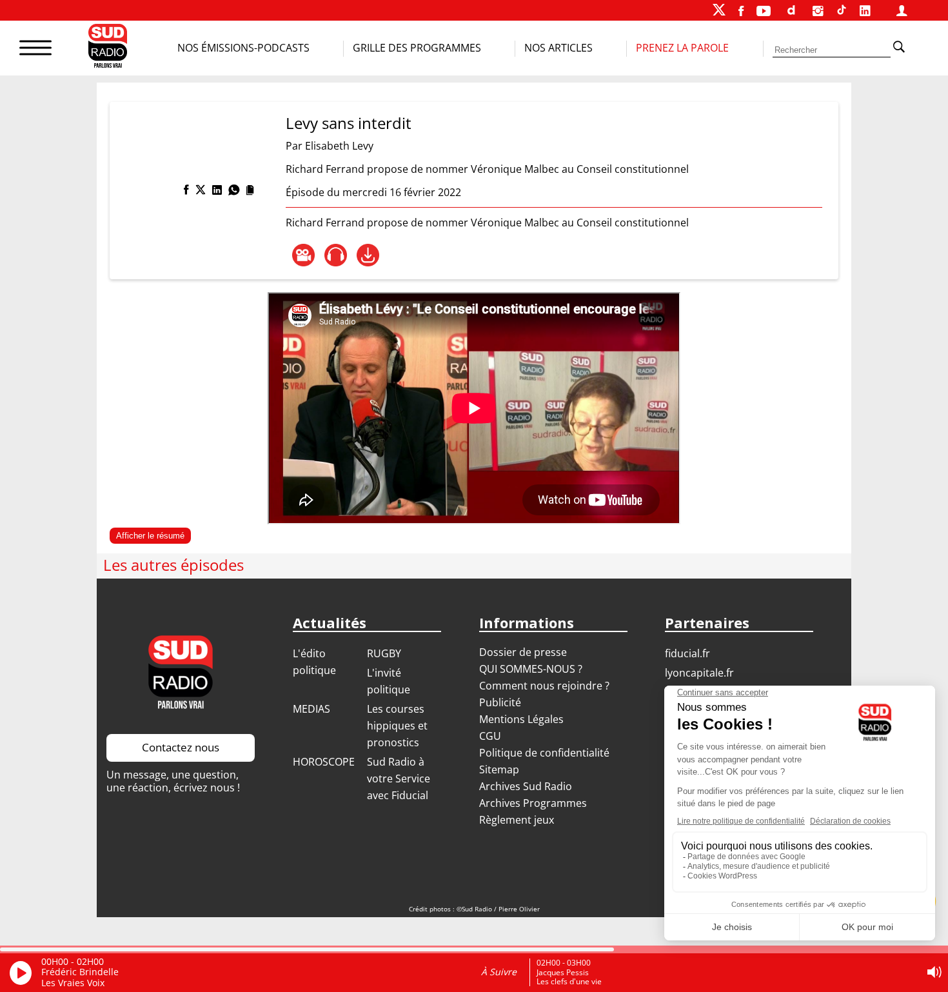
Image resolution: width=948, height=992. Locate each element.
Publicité (500, 702)
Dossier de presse (523, 652)
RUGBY (384, 653)
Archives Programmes (533, 803)
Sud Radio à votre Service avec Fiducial (398, 778)
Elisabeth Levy (339, 146)
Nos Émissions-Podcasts (243, 48)
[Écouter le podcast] (335, 255)
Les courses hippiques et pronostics (397, 725)
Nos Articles (558, 48)
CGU (490, 736)
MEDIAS (311, 709)
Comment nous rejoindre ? (545, 686)
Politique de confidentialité (544, 753)
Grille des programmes (417, 48)
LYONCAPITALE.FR (699, 673)
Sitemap (499, 769)
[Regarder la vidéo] (303, 255)
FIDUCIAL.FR (687, 653)
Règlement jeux (516, 820)
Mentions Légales (521, 719)
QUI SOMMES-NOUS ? (530, 669)
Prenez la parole (682, 48)
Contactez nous (180, 747)
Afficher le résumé (150, 536)
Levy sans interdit (348, 123)
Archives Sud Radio (525, 786)
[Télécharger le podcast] (368, 255)
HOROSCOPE (324, 762)
